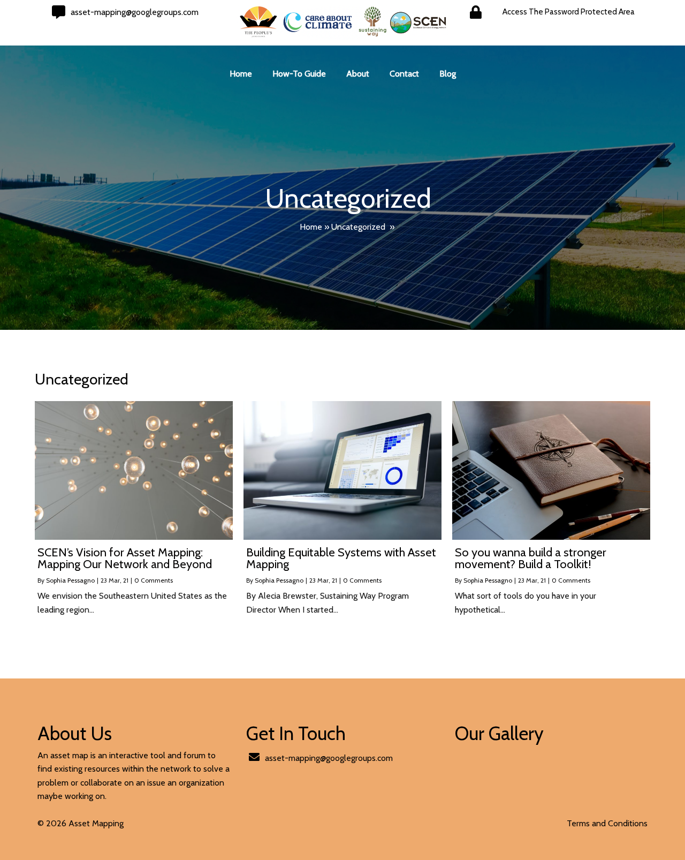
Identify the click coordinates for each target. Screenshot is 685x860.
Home (311, 227)
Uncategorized (358, 227)
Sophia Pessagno (70, 580)
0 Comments (153, 580)
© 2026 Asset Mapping (80, 823)
